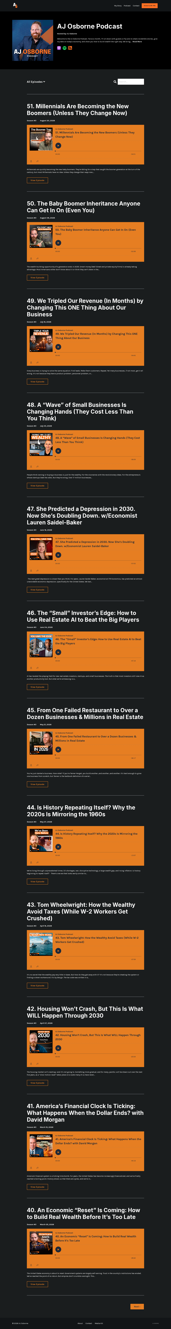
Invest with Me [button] (150, 6)
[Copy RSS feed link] (70, 48)
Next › (137, 1306)
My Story (117, 6)
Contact (136, 6)
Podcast (127, 6)
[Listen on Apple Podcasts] (59, 48)
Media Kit (99, 1323)
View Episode (37, 180)
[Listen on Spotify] (64, 48)
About (80, 1323)
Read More (137, 41)
